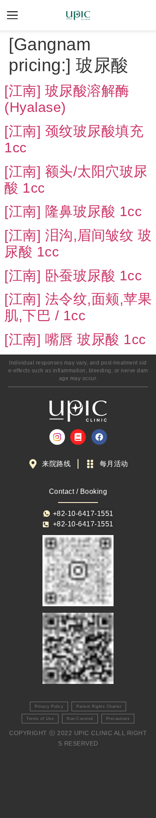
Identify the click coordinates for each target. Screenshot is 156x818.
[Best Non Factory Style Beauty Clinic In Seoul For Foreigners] (57, 437)
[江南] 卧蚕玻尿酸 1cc (73, 275)
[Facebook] (99, 437)
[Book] (78, 437)
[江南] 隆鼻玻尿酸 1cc (73, 211)
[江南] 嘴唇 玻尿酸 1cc (75, 339)
